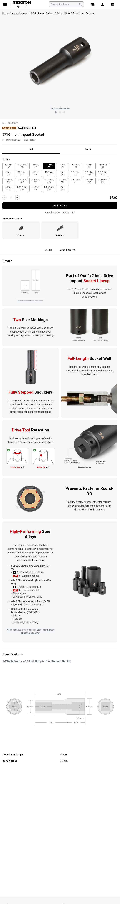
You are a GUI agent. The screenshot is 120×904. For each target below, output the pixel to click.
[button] (60, 61)
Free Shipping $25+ (11, 140)
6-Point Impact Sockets (42, 13)
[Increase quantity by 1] (17, 197)
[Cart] (113, 4)
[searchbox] (66, 4)
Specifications (67, 249)
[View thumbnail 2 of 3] (60, 112)
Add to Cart (60, 205)
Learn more (38, 560)
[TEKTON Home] (29, 4)
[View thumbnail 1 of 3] (55, 112)
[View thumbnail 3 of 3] (64, 112)
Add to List (69, 212)
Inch (31, 149)
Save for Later (52, 212)
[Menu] (5, 4)
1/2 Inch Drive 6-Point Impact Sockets (75, 13)
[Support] (93, 4)
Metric (88, 149)
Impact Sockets (19, 13)
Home (5, 13)
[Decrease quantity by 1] (4, 197)
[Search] (80, 4)
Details (48, 249)
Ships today (30, 140)
